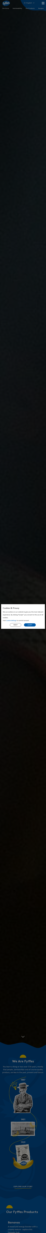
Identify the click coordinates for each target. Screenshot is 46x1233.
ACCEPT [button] (30, 625)
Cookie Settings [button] (11, 620)
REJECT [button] (16, 625)
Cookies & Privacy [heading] (11, 608)
